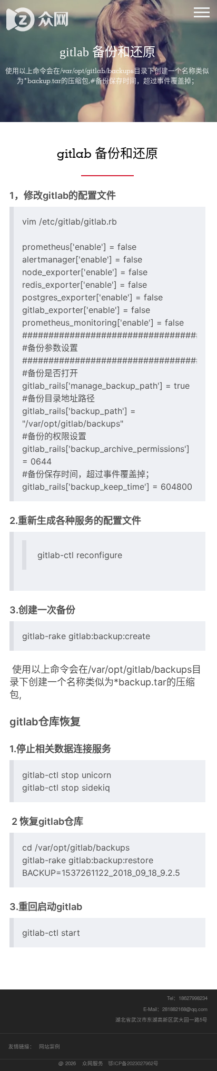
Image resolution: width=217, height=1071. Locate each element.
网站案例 (49, 1046)
